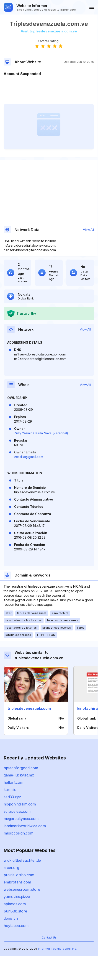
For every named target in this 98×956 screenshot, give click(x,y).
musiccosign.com (18, 833)
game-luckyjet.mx (19, 775)
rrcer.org (11, 867)
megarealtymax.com (21, 818)
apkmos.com (15, 904)
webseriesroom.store (22, 889)
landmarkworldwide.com (25, 826)
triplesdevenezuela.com (29, 708)
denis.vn (11, 918)
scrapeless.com (17, 811)
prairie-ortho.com (19, 875)
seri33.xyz (12, 797)
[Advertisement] (49, 90)
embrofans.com (17, 882)
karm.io (10, 789)
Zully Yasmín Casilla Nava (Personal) (41, 433)
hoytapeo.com (16, 925)
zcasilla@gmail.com (28, 457)
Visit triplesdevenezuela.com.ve (49, 31)
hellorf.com (13, 782)
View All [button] (88, 229)
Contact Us (49, 937)
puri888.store (15, 911)
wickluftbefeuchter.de (22, 860)
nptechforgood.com (21, 768)
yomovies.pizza (17, 896)
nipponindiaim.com (20, 804)
